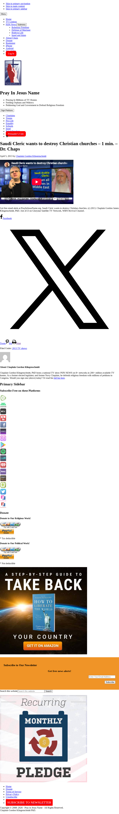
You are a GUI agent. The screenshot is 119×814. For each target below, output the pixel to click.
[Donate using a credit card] (10, 527)
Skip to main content (15, 6)
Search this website (9, 691)
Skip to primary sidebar (16, 9)
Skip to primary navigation (18, 3)
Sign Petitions (7, 110)
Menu (3, 14)
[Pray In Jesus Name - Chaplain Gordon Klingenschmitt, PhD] (13, 85)
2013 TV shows (19, 348)
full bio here (59, 378)
